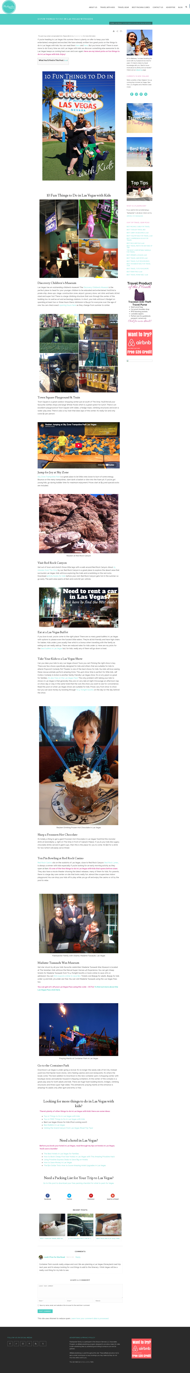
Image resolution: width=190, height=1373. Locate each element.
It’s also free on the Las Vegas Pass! (63, 678)
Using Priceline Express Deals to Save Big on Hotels (66, 1160)
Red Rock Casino (45, 863)
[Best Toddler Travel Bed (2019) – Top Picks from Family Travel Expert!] (52, 1225)
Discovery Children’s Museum (96, 287)
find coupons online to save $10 (67, 976)
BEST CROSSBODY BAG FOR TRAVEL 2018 (139, 264)
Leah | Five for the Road (54, 1257)
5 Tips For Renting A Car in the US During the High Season (80, 1238)
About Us (93, 7)
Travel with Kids (107, 7)
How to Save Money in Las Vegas (58, 1162)
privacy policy (85, 1362)
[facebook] (131, 94)
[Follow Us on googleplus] (16, 1343)
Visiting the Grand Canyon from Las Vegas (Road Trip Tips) (68, 1128)
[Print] (113, 31)
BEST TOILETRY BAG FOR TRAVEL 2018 (139, 236)
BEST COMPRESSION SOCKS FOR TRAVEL (137, 239)
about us (139, 70)
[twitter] (145, 94)
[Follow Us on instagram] (22, 1343)
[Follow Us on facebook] (10, 1343)
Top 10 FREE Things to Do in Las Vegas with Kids (64, 1119)
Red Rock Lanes (111, 863)
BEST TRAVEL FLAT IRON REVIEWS (138, 261)
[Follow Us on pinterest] (29, 1343)
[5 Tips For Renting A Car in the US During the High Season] (80, 1225)
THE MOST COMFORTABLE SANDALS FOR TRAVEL (139, 251)
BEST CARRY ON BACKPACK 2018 (137, 233)
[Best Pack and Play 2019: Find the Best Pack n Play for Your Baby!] (108, 1225)
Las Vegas (118, 23)
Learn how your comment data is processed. (90, 1318)
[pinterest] (141, 94)
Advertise (170, 7)
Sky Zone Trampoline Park (49, 477)
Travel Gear (123, 7)
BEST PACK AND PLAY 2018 (135, 243)
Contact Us (158, 7)
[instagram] (136, 94)
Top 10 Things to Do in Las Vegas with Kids (62, 1116)
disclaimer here (78, 36)
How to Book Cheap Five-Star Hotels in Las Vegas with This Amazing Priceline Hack (79, 1157)
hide (65, 60)
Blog (180, 7)
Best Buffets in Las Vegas (54, 1125)
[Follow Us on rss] (35, 1343)
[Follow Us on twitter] (43, 1343)
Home (112, 23)
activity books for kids (56, 576)
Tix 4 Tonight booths (85, 690)
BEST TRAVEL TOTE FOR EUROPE (138, 268)
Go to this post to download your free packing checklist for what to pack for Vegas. (78, 1183)
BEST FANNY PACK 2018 (134, 272)
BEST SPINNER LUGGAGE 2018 (137, 255)
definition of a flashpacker (135, 216)
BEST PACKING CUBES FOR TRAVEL (138, 226)
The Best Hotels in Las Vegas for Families (61, 1154)
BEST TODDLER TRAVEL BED (136, 230)
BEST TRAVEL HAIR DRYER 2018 (137, 258)
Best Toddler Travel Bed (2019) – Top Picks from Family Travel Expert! (52, 1238)
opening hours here (67, 305)
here (78, 45)
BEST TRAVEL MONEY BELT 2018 (137, 275)
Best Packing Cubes (141, 7)
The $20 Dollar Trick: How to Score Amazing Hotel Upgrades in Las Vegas (75, 1165)
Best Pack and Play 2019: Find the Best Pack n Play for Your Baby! (109, 1238)
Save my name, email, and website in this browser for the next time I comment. (65, 1305)
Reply (78, 1257)
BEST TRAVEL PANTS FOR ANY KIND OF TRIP (139, 246)
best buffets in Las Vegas (51, 648)
